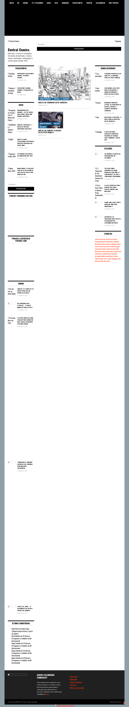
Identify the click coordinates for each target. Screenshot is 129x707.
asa (111, 239)
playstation (117, 251)
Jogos (49, 3)
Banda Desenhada (45, 99)
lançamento (98, 249)
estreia (109, 246)
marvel (113, 249)
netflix (117, 249)
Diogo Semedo (16, 643)
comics (118, 244)
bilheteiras (111, 242)
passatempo (108, 251)
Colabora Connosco (76, 682)
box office (97, 244)
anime (97, 239)
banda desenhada (100, 242)
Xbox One (97, 261)
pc (113, 251)
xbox (119, 259)
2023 (56, 3)
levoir (104, 249)
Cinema (25, 3)
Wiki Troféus (113, 3)
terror (105, 259)
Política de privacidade (77, 688)
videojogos (115, 259)
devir (100, 246)
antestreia (102, 239)
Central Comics (18, 49)
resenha (115, 256)
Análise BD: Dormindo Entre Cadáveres (52, 102)
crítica (97, 246)
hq (115, 246)
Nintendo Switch (100, 251)
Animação (65, 3)
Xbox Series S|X (105, 261)
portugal (114, 254)
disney (104, 246)
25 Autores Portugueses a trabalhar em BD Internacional (21, 638)
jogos (118, 246)
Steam (101, 259)
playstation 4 (99, 254)
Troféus (89, 3)
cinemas (108, 244)
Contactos (73, 685)
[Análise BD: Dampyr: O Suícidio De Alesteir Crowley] (50, 120)
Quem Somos (74, 676)
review (97, 259)
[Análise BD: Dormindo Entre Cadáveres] (64, 82)
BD (18, 3)
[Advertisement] (64, 22)
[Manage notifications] (124, 702)
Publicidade (73, 679)
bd (106, 242)
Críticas (56, 99)
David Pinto (15, 629)
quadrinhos (109, 256)
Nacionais (66, 99)
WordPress (118, 702)
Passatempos (77, 3)
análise (108, 239)
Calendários (100, 3)
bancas (115, 239)
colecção (113, 244)
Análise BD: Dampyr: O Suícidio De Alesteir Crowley (49, 131)
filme (112, 246)
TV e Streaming (37, 3)
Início (11, 3)
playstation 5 (107, 254)
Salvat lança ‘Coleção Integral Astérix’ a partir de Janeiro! (22, 631)
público (103, 256)
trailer (109, 259)
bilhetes (117, 242)
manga (108, 249)
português (98, 256)
